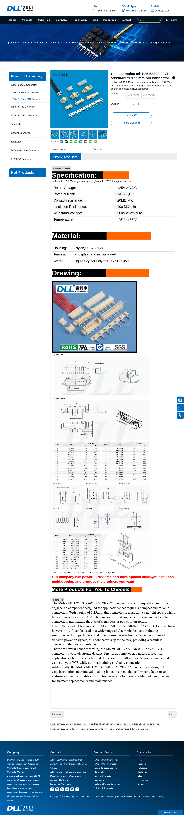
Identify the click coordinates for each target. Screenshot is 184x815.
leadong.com (135, 796)
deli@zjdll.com (64, 784)
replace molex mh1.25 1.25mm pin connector (129, 729)
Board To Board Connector (24, 115)
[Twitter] (62, 789)
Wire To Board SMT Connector (27, 99)
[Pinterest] (77, 789)
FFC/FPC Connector (21, 159)
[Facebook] (52, 789)
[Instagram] (72, 789)
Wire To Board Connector (24, 85)
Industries (142, 768)
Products (142, 764)
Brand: (96, 149)
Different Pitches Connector (25, 150)
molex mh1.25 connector (63, 729)
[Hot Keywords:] (160, 20)
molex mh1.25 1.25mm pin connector (69, 724)
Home (140, 760)
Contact (141, 784)
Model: (55, 149)
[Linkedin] (57, 789)
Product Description (65, 156)
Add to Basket (130, 123)
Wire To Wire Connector (23, 107)
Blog (140, 776)
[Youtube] (67, 789)
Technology (143, 772)
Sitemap (146, 796)
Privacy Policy (158, 796)
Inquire (129, 115)
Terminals (16, 124)
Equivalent (16, 141)
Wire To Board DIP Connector (26, 92)
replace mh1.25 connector (92, 729)
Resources (143, 780)
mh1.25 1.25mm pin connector (145, 724)
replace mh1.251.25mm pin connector (108, 724)
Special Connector (20, 133)
